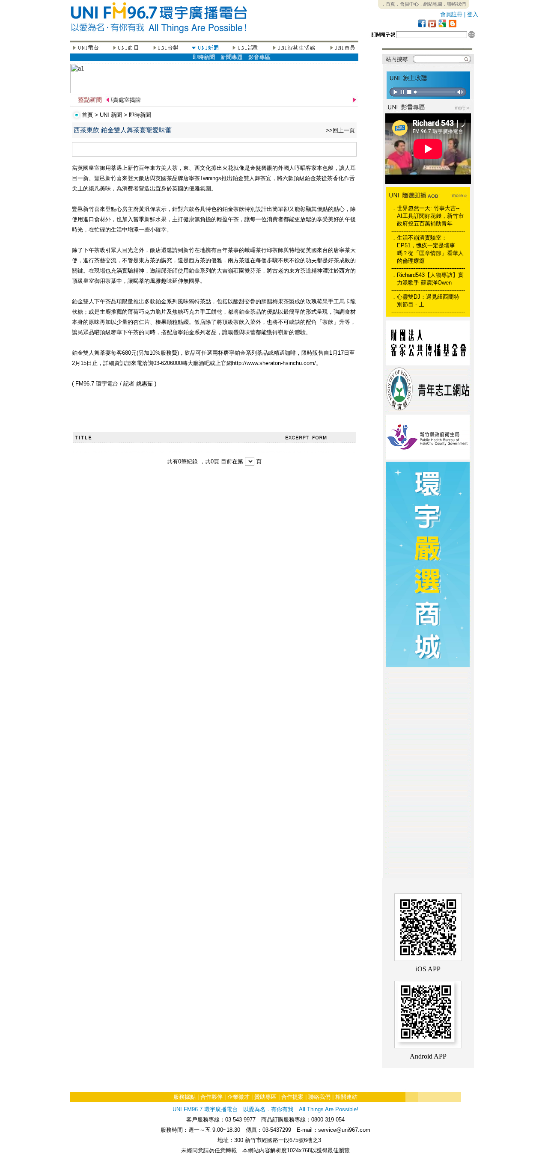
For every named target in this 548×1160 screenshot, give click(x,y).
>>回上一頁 (340, 130)
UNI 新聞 (111, 115)
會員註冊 (451, 14)
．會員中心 (407, 3)
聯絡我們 (319, 1097)
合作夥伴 (211, 1097)
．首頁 (388, 3)
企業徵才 (238, 1097)
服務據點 (184, 1097)
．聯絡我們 (454, 3)
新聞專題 (231, 57)
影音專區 (259, 57)
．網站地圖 (430, 3)
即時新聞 (204, 57)
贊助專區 (265, 1097)
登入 (472, 14)
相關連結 (346, 1097)
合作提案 (292, 1097)
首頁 (87, 115)
